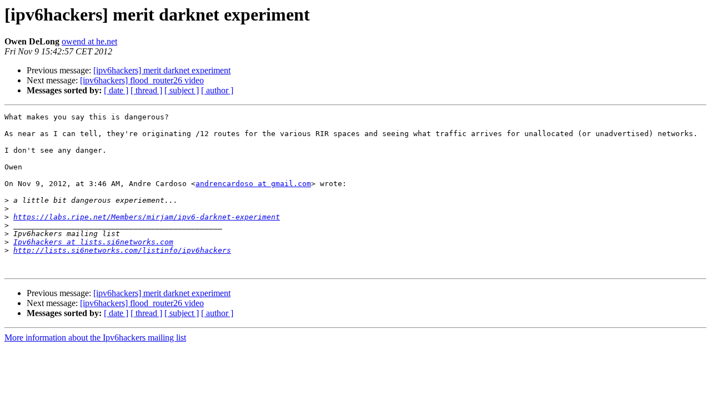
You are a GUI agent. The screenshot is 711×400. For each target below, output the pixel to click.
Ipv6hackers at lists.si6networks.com (93, 242)
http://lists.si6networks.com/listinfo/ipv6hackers (122, 250)
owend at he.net (89, 41)
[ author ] (217, 90)
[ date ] (116, 90)
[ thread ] (146, 90)
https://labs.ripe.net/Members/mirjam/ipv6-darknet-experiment (146, 217)
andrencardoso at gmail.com (253, 183)
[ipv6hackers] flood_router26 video (142, 80)
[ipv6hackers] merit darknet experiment (162, 70)
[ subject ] (181, 90)
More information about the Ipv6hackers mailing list (95, 337)
